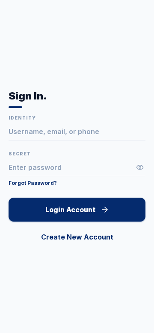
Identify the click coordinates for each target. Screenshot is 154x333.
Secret (20, 153)
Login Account (70, 209)
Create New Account (77, 237)
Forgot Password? (33, 183)
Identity (22, 117)
